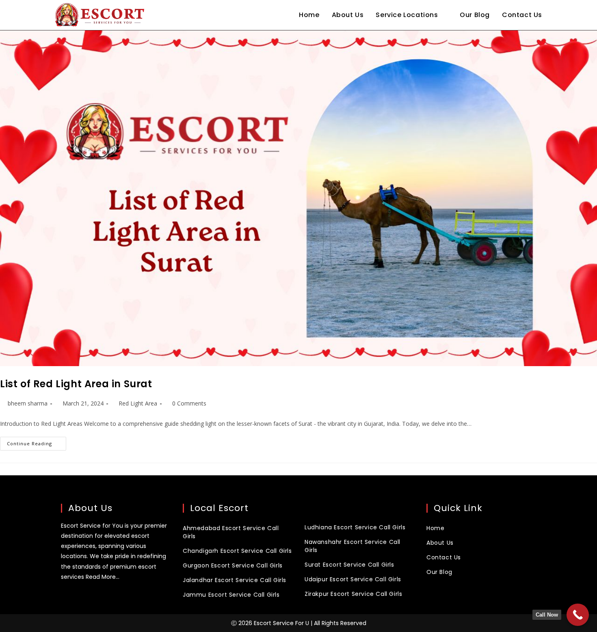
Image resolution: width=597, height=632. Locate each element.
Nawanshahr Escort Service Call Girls (352, 546)
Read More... (102, 577)
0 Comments (189, 403)
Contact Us (443, 557)
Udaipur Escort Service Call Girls (353, 579)
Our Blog (439, 572)
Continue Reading (36, 441)
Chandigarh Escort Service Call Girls (237, 551)
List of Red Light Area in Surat (76, 383)
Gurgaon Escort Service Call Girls (233, 565)
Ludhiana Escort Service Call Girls (355, 527)
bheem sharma (28, 403)
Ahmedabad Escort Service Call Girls (231, 532)
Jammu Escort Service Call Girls (231, 595)
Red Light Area (138, 403)
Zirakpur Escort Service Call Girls (353, 594)
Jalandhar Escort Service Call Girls (234, 580)
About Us (440, 543)
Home (435, 528)
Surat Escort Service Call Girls (349, 565)
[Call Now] (578, 615)
